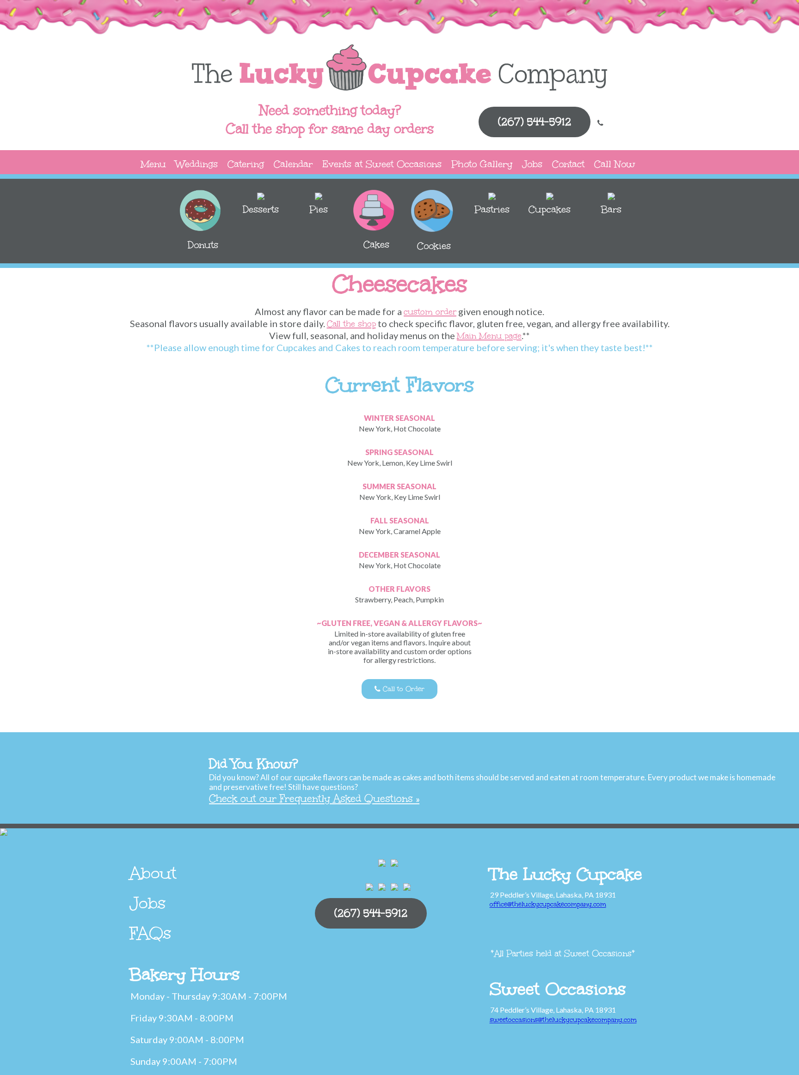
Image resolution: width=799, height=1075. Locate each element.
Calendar (293, 164)
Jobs (532, 164)
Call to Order (402, 689)
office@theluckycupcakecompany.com (548, 904)
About (153, 873)
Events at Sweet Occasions (382, 164)
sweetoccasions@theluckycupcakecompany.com (563, 1019)
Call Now (614, 164)
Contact (568, 164)
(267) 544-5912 (534, 121)
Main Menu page (489, 335)
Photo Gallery (481, 164)
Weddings (197, 164)
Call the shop (351, 323)
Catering (245, 164)
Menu (153, 164)
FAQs (150, 933)
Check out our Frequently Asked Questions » (314, 798)
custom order (430, 311)
